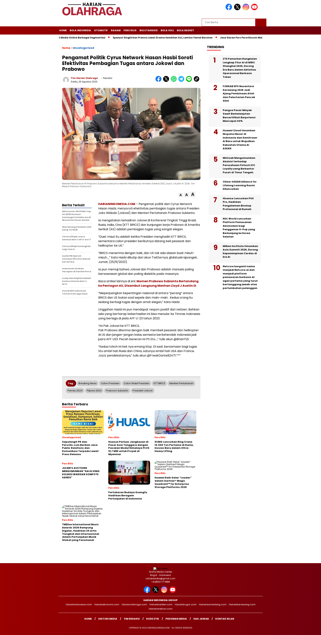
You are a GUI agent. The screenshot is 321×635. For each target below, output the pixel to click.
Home (63, 30)
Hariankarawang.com (242, 604)
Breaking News (88, 383)
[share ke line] (190, 81)
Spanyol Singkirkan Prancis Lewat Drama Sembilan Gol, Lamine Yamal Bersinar (145, 37)
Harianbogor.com (186, 604)
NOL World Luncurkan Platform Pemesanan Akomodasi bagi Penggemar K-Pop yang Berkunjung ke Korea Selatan (239, 228)
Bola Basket (185, 30)
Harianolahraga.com (134, 604)
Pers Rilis (130, 30)
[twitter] (238, 9)
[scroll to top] (308, 629)
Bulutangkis (149, 30)
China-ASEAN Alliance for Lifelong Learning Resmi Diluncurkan (240, 185)
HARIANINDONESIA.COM (116, 204)
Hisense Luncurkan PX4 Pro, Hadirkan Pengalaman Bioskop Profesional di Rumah (238, 204)
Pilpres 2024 (94, 390)
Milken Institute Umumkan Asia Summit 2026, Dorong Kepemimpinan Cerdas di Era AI (240, 251)
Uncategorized (83, 48)
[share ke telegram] (182, 81)
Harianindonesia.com (79, 604)
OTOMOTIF (101, 30)
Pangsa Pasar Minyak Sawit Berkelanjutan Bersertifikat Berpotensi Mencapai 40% (239, 115)
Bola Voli (167, 30)
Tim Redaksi (132, 619)
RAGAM (116, 30)
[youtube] (255, 9)
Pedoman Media (176, 619)
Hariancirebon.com (160, 608)
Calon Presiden (110, 383)
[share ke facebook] (159, 81)
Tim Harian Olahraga (84, 78)
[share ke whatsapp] (174, 81)
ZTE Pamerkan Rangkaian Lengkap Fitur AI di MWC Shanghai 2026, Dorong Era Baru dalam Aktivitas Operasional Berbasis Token (240, 68)
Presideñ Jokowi (143, 390)
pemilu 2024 (75, 390)
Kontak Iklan (224, 619)
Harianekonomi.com (106, 604)
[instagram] (246, 9)
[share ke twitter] (167, 81)
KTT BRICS (159, 383)
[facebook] (229, 9)
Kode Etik (152, 619)
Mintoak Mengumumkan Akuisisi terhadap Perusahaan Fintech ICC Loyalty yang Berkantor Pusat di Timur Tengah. (239, 165)
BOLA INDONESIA (80, 30)
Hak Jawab (201, 619)
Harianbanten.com (161, 604)
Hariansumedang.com (212, 604)
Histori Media (107, 619)
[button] (180, 195)
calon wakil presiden (136, 383)
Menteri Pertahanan (181, 383)
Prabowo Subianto (117, 390)
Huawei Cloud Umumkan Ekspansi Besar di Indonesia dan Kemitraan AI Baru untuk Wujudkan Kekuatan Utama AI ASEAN (240, 139)
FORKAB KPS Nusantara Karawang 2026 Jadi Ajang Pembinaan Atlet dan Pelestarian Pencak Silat (239, 93)
